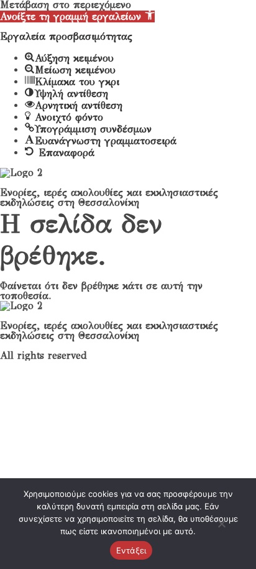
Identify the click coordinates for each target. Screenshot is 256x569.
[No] (221, 529)
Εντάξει (131, 550)
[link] (77, 16)
